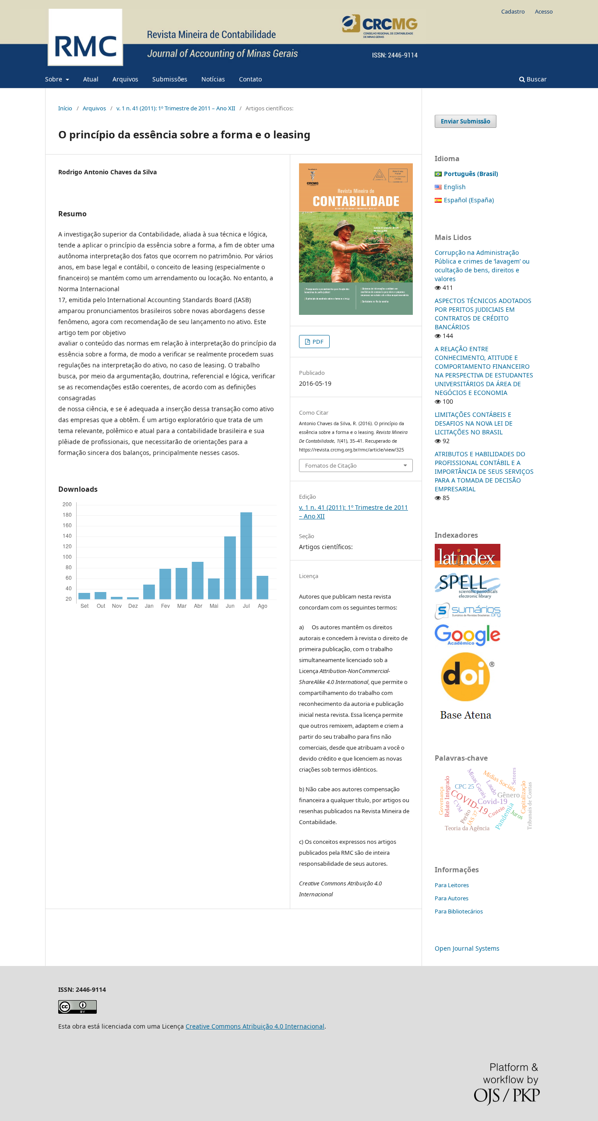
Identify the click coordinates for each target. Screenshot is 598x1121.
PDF (317, 341)
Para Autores (451, 898)
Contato (250, 79)
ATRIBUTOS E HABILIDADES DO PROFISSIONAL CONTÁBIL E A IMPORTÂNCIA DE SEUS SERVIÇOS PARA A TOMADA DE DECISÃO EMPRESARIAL (484, 471)
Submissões (169, 79)
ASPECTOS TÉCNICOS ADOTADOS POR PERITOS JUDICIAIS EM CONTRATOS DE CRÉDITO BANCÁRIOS (483, 313)
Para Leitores (452, 885)
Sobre (54, 79)
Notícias (213, 79)
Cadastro (513, 11)
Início (65, 108)
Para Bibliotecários (459, 911)
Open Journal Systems (467, 948)
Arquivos (125, 79)
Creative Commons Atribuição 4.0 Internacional (255, 1026)
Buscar (536, 79)
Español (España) (469, 200)
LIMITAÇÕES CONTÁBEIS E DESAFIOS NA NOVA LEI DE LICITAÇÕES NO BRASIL (474, 423)
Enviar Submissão (465, 121)
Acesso (544, 11)
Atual (90, 79)
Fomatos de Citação (331, 465)
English (455, 187)
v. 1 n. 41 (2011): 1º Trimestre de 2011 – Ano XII (175, 108)
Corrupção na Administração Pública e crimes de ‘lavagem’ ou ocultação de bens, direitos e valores (482, 265)
